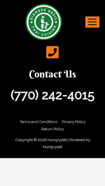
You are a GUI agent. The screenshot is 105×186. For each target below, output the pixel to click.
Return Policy (52, 129)
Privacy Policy (73, 121)
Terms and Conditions (38, 121)
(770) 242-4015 (53, 95)
